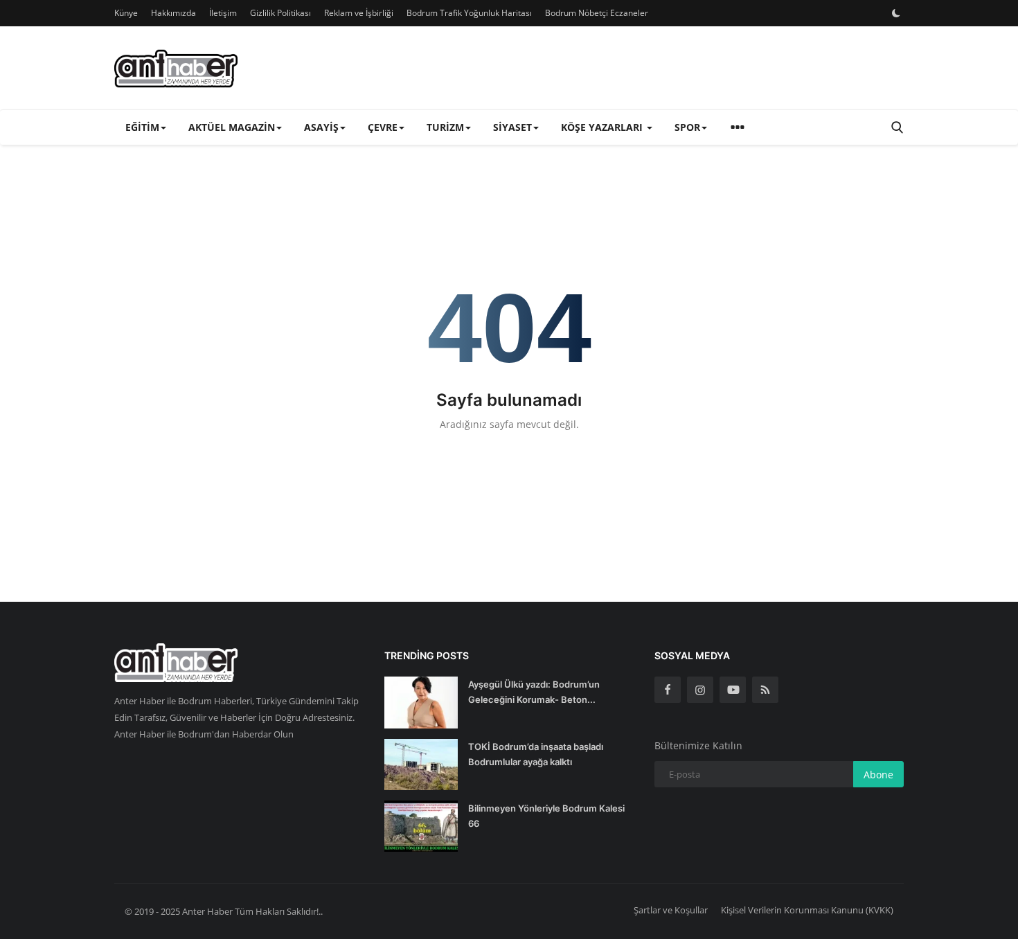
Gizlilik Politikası (280, 13)
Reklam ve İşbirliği (358, 13)
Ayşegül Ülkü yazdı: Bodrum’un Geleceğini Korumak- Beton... (534, 692)
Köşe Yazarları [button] (603, 127)
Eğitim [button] (142, 127)
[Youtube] (733, 690)
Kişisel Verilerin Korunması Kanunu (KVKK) (807, 910)
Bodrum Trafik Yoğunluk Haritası (469, 13)
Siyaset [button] (512, 127)
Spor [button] (687, 127)
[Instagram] (700, 690)
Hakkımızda (173, 13)
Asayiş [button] (321, 127)
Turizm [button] (445, 127)
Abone (878, 774)
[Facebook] (667, 690)
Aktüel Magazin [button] (231, 127)
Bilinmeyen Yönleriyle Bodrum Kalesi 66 (546, 816)
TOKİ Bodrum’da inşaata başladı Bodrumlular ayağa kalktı (535, 754)
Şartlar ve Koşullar (671, 910)
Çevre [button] (383, 127)
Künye (126, 13)
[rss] (765, 690)
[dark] (896, 13)
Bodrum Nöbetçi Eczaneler (596, 13)
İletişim (223, 13)
